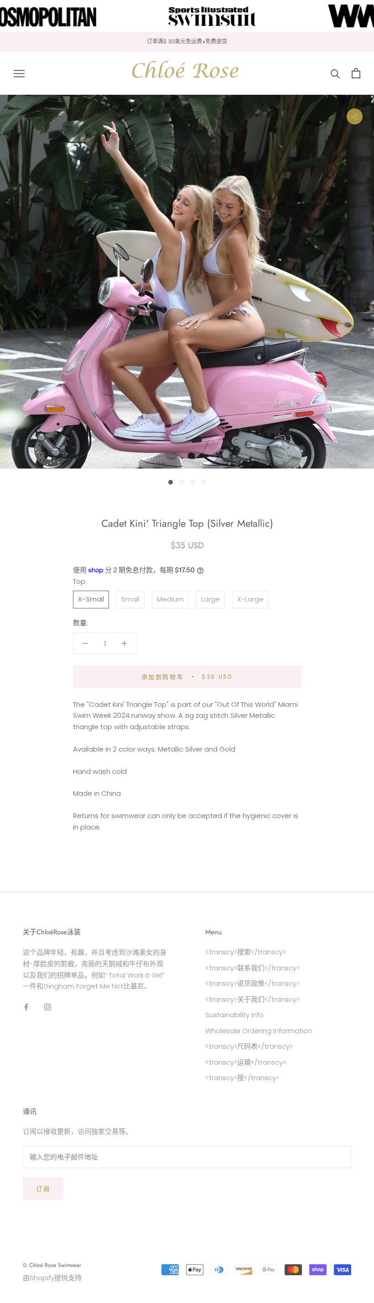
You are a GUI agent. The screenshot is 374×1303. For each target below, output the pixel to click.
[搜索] (335, 73)
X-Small (91, 599)
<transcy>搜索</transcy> (245, 952)
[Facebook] (26, 1007)
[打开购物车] (356, 73)
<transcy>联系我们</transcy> (252, 968)
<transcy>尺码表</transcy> (249, 1046)
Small (130, 599)
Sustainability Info (234, 1015)
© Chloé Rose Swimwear (52, 1265)
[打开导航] (19, 73)
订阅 (43, 1189)
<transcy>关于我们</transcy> (252, 999)
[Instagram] (47, 1007)
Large (210, 599)
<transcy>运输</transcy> (245, 1062)
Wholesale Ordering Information (258, 1030)
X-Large (250, 599)
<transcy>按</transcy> (242, 1077)
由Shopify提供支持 (52, 1277)
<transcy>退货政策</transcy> (252, 983)
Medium (170, 599)
